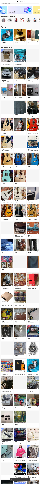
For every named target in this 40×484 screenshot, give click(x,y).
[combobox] (20, 3)
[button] (12, 41)
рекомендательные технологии (17, 479)
